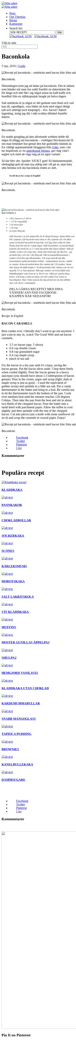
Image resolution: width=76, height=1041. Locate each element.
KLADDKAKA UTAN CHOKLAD (25, 688)
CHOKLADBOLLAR (16, 520)
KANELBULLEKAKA (17, 764)
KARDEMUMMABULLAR (21, 703)
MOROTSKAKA (13, 581)
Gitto (55, 147)
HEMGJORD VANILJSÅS (20, 673)
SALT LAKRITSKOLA (18, 596)
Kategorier (15, 23)
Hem (12, 13)
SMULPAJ (9, 657)
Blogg (13, 20)
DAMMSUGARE (13, 779)
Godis (21, 66)
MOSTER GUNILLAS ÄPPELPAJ (25, 642)
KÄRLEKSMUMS (14, 566)
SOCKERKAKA (13, 535)
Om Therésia (17, 16)
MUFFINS (9, 627)
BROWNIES (10, 749)
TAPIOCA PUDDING (16, 734)
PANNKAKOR (12, 505)
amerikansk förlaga (38, 150)
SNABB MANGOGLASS (19, 718)
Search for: (16, 28)
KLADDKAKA (12, 489)
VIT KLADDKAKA (15, 611)
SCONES (8, 550)
